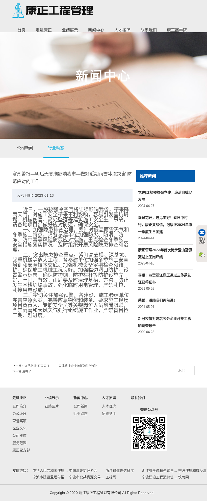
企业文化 (19, 428)
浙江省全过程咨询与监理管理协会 (159, 470)
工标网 (111, 477)
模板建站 (163, 493)
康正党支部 (21, 450)
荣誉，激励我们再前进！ (157, 300)
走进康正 (44, 30)
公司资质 (19, 435)
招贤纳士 (109, 413)
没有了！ (28, 371)
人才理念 (109, 406)
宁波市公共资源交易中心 (86, 477)
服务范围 (19, 443)
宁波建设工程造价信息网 (159, 477)
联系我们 (149, 30)
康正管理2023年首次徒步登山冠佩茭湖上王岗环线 (165, 253)
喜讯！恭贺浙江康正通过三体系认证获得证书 (164, 278)
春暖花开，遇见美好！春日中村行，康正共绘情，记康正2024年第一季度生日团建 (165, 225)
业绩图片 (52, 406)
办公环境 (19, 413)
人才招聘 (122, 30)
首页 (21, 30)
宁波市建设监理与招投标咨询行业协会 (50, 477)
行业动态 (56, 148)
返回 (181, 370)
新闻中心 (96, 30)
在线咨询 (201, 240)
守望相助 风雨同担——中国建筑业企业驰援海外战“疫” (60, 366)
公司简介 (19, 406)
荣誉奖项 (19, 421)
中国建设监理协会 (83, 470)
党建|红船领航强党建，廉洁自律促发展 (165, 195)
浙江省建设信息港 (120, 470)
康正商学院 (177, 30)
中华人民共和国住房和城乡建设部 (50, 470)
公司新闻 (25, 148)
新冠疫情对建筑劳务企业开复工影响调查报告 (164, 322)
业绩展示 (70, 30)
